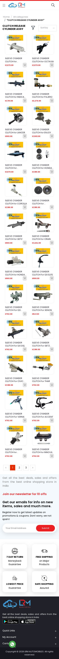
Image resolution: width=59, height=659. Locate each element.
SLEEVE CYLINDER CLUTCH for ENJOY (41, 131)
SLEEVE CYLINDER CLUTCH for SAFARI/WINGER (13, 167)
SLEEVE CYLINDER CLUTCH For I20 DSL (15, 344)
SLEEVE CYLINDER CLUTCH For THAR (41, 380)
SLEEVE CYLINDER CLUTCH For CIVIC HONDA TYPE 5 (14, 380)
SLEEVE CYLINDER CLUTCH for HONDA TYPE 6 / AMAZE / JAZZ (42, 167)
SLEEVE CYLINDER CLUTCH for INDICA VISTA (14, 95)
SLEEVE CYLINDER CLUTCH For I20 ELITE (42, 273)
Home (6, 16)
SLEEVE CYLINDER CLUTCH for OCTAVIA (43, 60)
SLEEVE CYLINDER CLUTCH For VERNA (14, 415)
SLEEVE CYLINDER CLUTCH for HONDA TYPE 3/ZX (15, 273)
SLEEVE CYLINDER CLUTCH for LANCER (15, 131)
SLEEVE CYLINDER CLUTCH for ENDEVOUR (13, 60)
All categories (20, 16)
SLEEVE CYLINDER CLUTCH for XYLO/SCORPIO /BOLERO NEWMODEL (16, 451)
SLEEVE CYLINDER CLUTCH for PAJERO (42, 95)
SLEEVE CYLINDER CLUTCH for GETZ (13, 238)
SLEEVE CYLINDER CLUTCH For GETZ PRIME (41, 344)
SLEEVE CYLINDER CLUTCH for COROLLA (16, 202)
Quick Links (8, 630)
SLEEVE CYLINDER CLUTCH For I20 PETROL (13, 309)
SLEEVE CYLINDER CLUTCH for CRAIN (41, 238)
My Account (9, 637)
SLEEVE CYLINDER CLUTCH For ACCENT (42, 415)
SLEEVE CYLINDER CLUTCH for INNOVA (42, 451)
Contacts (7, 643)
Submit (45, 528)
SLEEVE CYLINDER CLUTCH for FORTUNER (40, 202)
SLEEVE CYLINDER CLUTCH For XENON (42, 309)
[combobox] (48, 28)
